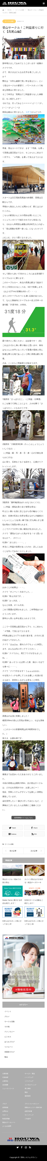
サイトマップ (29, 1115)
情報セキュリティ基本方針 (33, 1107)
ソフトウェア (29, 1081)
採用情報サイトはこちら (23, 817)
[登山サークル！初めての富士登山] (12, 870)
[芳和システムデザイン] (14, 3)
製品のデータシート (8, 1122)
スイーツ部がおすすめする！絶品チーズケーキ (33, 880)
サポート (5, 1115)
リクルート (8, 1047)
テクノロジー (9, 1031)
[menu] (43, 3)
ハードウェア (29, 1077)
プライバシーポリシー (32, 1104)
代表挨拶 (5, 1077)
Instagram (25, 1147)
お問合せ (5, 1111)
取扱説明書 (6, 1119)
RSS (29, 1147)
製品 (6, 1057)
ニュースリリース (8, 1088)
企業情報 (5, 1074)
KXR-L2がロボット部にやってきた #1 (11, 922)
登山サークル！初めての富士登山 (11, 880)
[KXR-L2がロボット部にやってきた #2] (34, 911)
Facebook (21, 1147)
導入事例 (27, 1088)
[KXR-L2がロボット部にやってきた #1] (12, 911)
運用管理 (27, 1096)
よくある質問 (6, 1126)
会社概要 (5, 1085)
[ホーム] (3, 9)
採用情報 (5, 1107)
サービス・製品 (30, 1074)
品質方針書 (28, 1111)
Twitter (17, 1147)
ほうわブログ (9, 1042)
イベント (7, 1011)
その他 (7, 1026)
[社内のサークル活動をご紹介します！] (34, 891)
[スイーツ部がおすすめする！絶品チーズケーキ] (34, 870)
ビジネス (7, 1037)
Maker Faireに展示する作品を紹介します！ (12, 901)
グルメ (7, 1016)
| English (28, 1119)
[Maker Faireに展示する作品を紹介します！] (12, 891)
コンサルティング (30, 1085)
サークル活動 (9, 21)
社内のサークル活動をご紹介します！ (33, 901)
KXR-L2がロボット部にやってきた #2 (34, 922)
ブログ (4, 1104)
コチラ (28, 112)
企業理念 (5, 1081)
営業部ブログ (9, 1052)
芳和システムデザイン (28, 1157)
